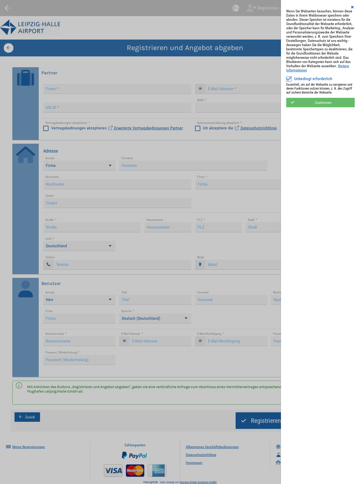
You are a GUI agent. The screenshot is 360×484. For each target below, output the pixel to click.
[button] (352, 7)
